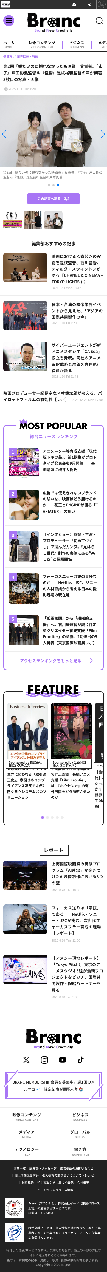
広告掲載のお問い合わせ (76, 1168)
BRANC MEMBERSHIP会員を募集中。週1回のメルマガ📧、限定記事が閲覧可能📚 (53, 1085)
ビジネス (77, 45)
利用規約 (28, 1182)
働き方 (80, 1151)
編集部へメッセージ (43, 1168)
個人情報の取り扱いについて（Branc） (69, 1175)
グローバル (80, 1134)
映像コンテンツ (42, 45)
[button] (16, 135)
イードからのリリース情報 (55, 1189)
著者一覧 (20, 1168)
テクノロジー (27, 1151)
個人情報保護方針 (27, 1175)
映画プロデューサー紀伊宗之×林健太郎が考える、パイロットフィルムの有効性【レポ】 (53, 396)
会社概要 (83, 1182)
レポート (53, 849)
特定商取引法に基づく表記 (55, 1182)
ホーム (9, 45)
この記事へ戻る (53, 198)
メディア (27, 1134)
